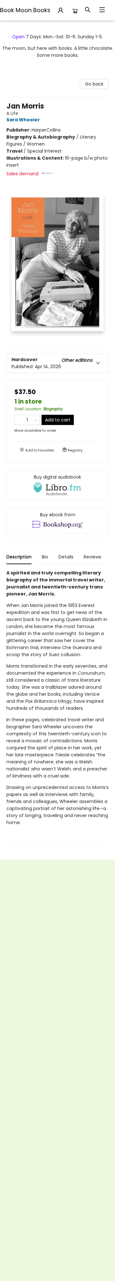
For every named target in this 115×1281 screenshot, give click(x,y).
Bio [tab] (45, 557)
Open (18, 37)
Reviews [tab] (92, 557)
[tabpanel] (57, 707)
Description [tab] (19, 557)
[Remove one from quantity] (19, 419)
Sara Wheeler (23, 120)
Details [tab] (65, 557)
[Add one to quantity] (36, 419)
